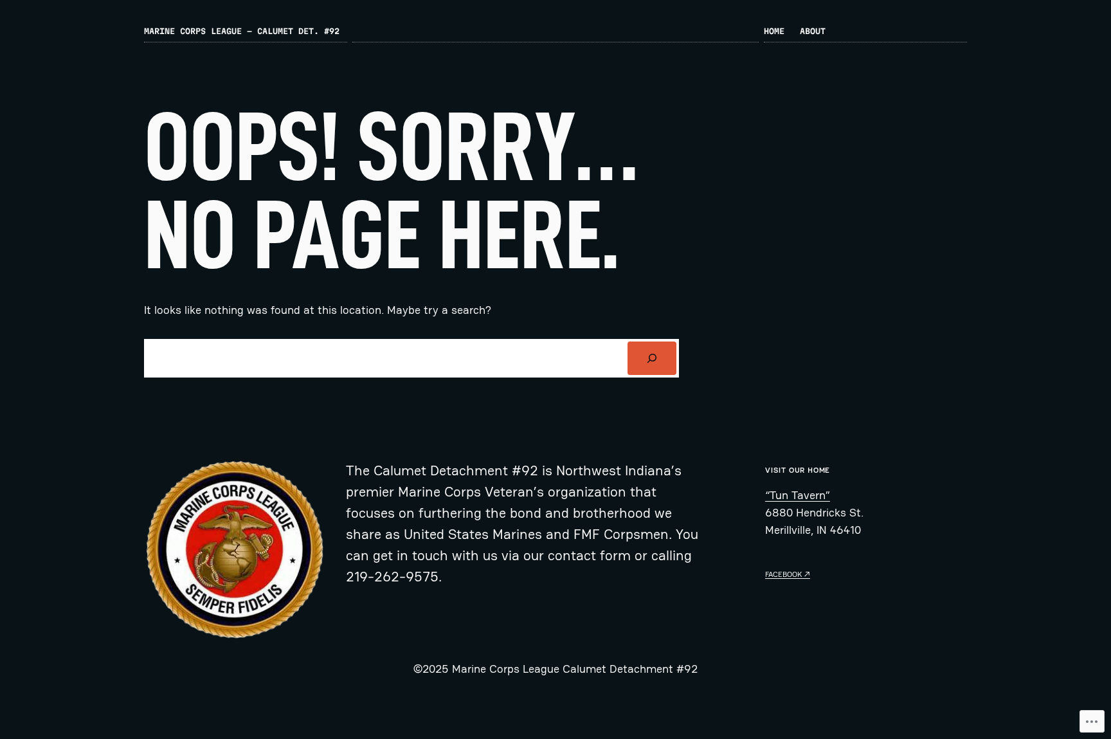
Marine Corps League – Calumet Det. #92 (241, 30)
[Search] (652, 358)
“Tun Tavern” (797, 495)
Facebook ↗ (787, 574)
